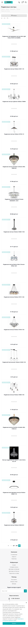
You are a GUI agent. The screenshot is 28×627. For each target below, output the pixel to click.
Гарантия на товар (14, 573)
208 (16, 545)
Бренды (14, 583)
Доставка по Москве (14, 569)
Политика (14, 558)
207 (14, 545)
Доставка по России (14, 571)
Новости (14, 556)
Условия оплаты (14, 567)
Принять (14, 623)
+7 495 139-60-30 (15, 598)
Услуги (14, 565)
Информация (14, 562)
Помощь (14, 577)
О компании (14, 554)
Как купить (14, 579)
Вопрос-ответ (14, 581)
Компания (14, 552)
